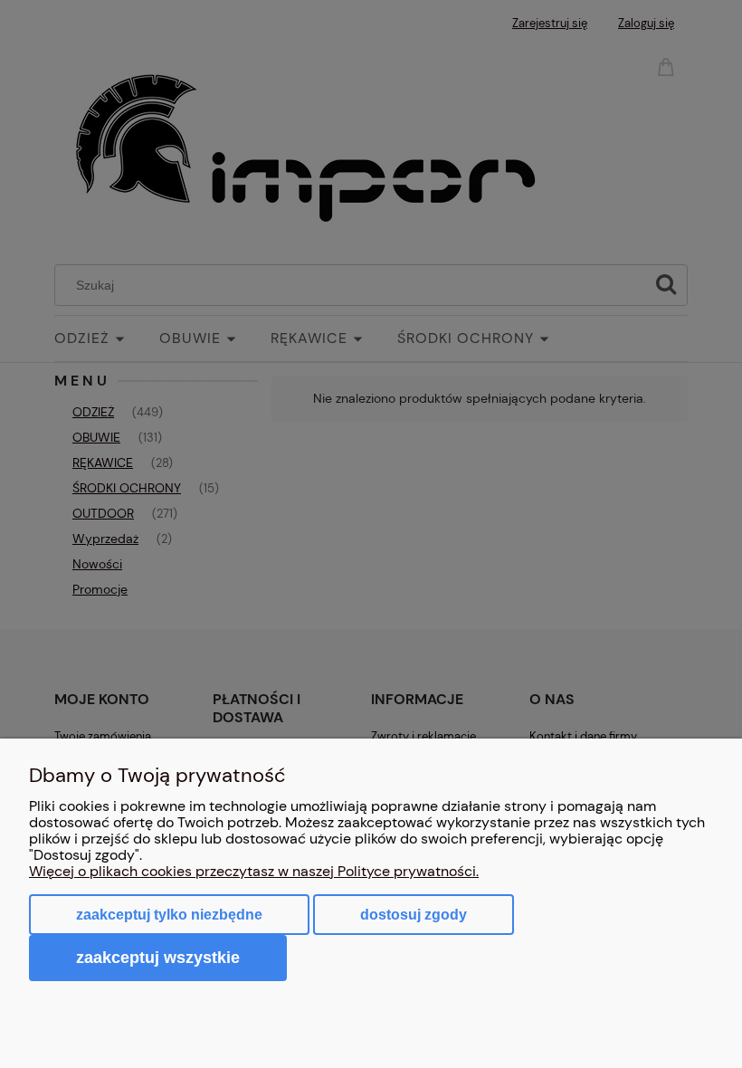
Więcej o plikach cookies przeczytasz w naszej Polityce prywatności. (254, 871)
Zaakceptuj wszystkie (158, 957)
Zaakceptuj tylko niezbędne (169, 914)
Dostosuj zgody (413, 914)
